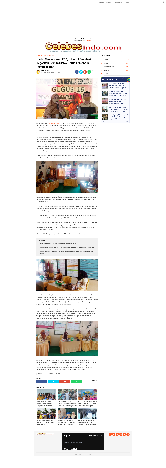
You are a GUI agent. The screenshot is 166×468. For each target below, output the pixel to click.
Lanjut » (126, 122)
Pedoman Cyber (117, 2)
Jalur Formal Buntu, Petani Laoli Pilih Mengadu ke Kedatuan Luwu (58, 243)
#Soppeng (50, 373)
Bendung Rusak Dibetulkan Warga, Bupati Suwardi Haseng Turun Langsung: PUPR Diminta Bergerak (118, 93)
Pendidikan (43, 55)
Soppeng (49, 55)
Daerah (106, 60)
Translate (89, 41)
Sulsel (54, 55)
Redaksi (108, 2)
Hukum (106, 63)
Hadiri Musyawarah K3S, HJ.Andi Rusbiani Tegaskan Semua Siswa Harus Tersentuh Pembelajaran (63, 63)
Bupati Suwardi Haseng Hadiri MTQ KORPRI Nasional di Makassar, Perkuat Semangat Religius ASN (67, 247)
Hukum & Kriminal (109, 66)
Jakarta (106, 70)
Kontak (101, 2)
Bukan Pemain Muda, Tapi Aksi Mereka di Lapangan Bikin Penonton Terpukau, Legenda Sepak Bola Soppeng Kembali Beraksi (118, 86)
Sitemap (127, 2)
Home (38, 55)
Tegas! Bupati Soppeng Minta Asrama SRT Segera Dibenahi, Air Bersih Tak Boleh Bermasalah (118, 109)
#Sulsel (58, 373)
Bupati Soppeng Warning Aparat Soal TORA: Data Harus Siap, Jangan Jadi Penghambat (118, 117)
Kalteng (106, 73)
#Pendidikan (41, 373)
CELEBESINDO (87, 454)
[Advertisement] (83, 22)
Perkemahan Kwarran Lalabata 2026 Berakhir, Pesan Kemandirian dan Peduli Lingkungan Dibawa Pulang (118, 101)
